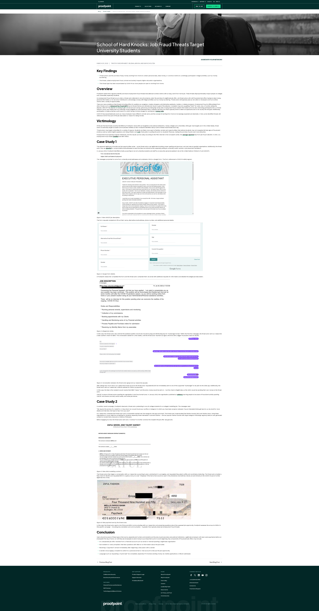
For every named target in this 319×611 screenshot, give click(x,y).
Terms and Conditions (140, 604)
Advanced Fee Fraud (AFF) (119, 106)
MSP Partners (107, 588)
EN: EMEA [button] (216, 1)
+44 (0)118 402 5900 (195, 579)
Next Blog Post (215, 562)
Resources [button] (158, 6)
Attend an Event (194, 582)
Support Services (136, 577)
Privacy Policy (152, 604)
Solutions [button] (148, 6)
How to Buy (164, 580)
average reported (188, 134)
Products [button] (138, 6)
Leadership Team (165, 586)
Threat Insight (106, 11)
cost (138, 132)
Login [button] (209, 1)
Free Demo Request (195, 588)
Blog (99, 11)
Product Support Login (138, 574)
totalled (115, 136)
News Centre (164, 589)
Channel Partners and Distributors (112, 585)
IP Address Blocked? (137, 580)
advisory (180, 394)
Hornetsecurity (165, 595)
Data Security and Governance (111, 577)
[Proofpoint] (105, 6)
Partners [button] (194, 1)
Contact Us (193, 585)
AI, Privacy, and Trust (166, 592)
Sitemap (161, 604)
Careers (163, 583)
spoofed (108, 148)
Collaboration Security (109, 574)
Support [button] (202, 1)
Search (102, 1)
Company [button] (168, 6)
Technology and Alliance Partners (112, 591)
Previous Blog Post (105, 562)
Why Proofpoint (165, 577)
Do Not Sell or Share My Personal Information (177, 604)
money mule (160, 111)
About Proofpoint (166, 574)
